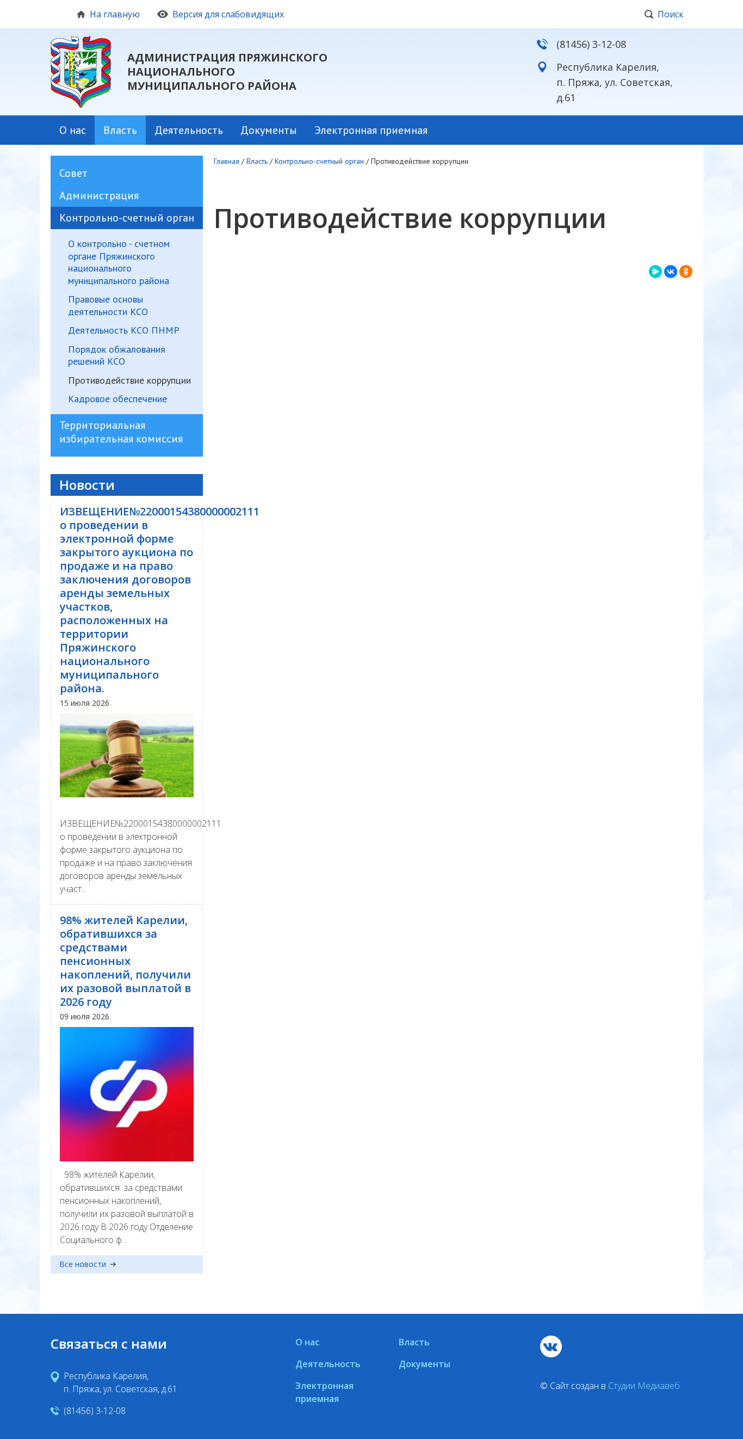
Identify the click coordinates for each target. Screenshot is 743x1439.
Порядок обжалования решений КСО (116, 355)
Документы (268, 130)
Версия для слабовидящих (228, 14)
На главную (115, 14)
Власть (120, 130)
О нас (72, 130)
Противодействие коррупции (129, 380)
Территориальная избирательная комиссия (121, 432)
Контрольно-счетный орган (126, 218)
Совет (73, 173)
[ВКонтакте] (670, 271)
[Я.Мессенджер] (655, 271)
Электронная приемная (371, 130)
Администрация (99, 195)
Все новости (82, 1264)
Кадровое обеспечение (117, 399)
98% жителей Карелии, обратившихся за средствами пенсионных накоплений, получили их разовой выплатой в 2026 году (125, 961)
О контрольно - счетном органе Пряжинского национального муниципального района (119, 262)
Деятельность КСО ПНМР (123, 330)
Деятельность (188, 130)
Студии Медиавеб (644, 1386)
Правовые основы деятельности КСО (108, 305)
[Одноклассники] (685, 271)
